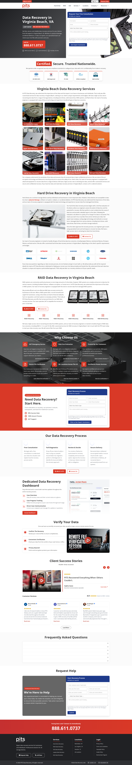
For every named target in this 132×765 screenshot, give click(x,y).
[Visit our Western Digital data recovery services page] (29, 251)
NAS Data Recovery (58, 755)
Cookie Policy (99, 752)
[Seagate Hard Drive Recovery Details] (58, 251)
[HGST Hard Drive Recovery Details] (73, 258)
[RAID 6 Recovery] (73, 315)
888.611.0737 (66, 728)
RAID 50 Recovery (103, 319)
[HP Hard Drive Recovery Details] (88, 251)
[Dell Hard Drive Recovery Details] (29, 258)
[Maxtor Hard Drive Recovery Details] (44, 258)
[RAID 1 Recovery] (44, 315)
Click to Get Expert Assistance (80, 422)
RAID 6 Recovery (73, 319)
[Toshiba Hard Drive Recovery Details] (103, 258)
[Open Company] (97, 6)
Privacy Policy (73, 418)
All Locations (78, 752)
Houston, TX (78, 749)
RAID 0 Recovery (29, 319)
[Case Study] (107, 586)
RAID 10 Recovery (88, 319)
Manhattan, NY (78, 743)
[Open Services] (79, 6)
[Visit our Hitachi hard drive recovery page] (44, 251)
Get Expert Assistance (78, 45)
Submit (71, 713)
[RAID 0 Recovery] (29, 315)
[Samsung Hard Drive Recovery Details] (73, 251)
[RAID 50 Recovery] (103, 315)
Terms (73, 40)
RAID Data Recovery (58, 746)
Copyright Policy (100, 749)
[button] (88, 541)
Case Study (104, 587)
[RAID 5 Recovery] (58, 315)
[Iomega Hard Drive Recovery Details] (58, 258)
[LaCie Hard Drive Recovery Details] (103, 251)
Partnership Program (101, 755)
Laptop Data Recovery (58, 752)
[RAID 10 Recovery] (88, 315)
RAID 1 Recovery (44, 319)
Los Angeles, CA (79, 746)
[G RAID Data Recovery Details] (88, 258)
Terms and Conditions (102, 746)
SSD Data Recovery (58, 749)
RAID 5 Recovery (58, 319)
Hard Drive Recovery (58, 744)
